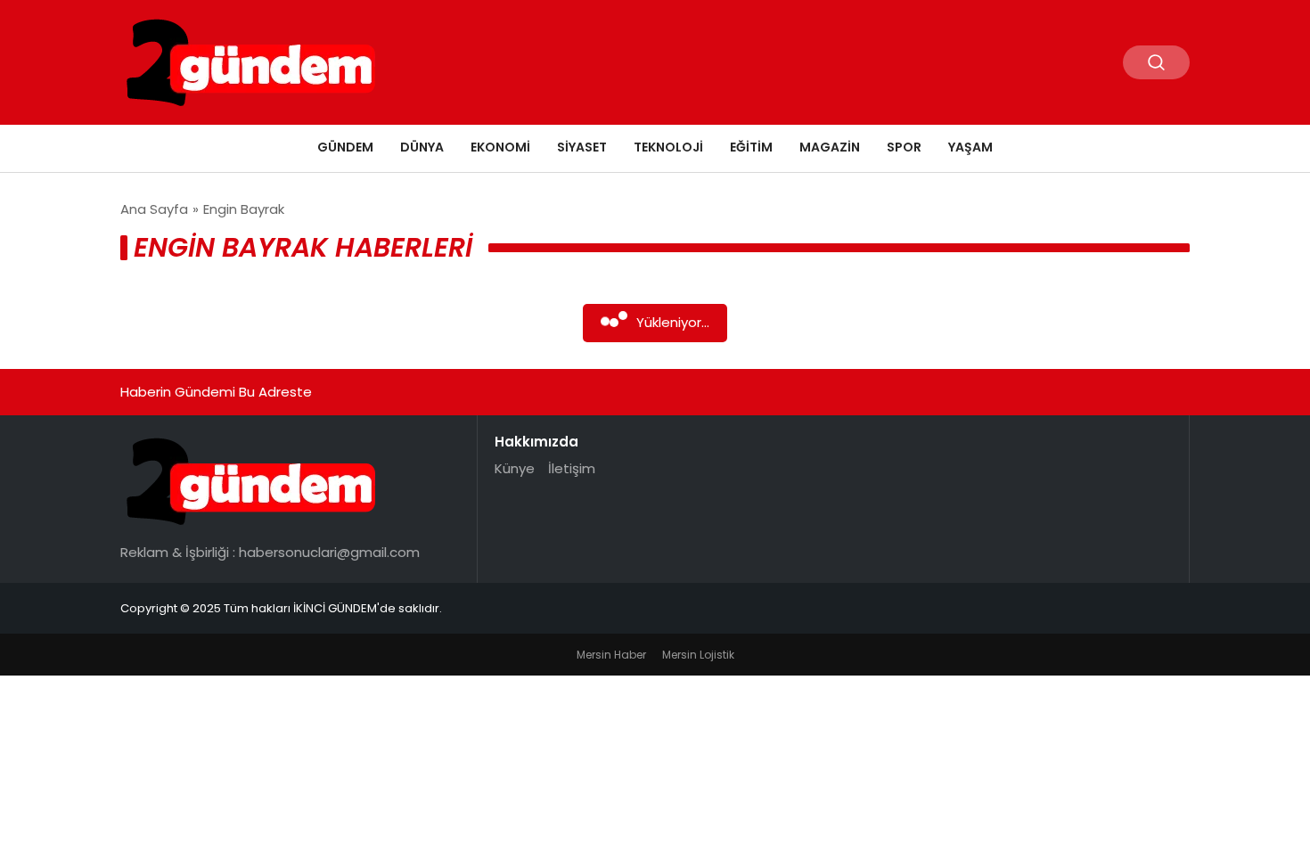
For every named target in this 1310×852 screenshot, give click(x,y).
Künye (515, 468)
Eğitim (751, 147)
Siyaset (582, 147)
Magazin (829, 147)
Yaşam (970, 147)
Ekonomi (500, 147)
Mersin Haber (611, 654)
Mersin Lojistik (698, 654)
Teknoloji (668, 147)
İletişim (571, 468)
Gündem (345, 147)
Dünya (422, 147)
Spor (904, 147)
